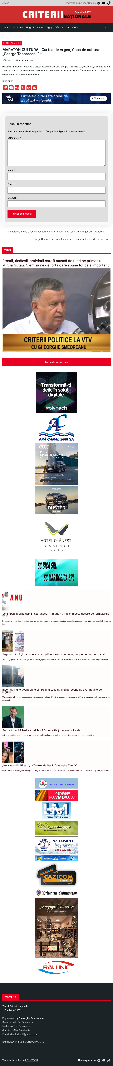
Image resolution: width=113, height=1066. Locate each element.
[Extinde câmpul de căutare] (105, 28)
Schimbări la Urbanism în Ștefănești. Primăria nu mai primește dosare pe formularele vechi (55, 615)
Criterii (9, 60)
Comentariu (14, 138)
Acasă (5, 2)
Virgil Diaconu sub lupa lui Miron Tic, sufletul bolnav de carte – (70, 239)
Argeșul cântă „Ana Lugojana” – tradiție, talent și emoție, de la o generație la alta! (53, 654)
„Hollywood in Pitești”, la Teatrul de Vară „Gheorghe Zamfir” (39, 765)
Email (11, 184)
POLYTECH (31, 1060)
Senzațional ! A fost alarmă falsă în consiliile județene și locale (41, 730)
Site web (12, 198)
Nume (11, 170)
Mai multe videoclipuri (56, 362)
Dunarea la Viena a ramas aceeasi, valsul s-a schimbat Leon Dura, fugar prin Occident (56, 231)
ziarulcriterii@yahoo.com (24, 1034)
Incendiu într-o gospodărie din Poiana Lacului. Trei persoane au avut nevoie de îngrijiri (52, 691)
